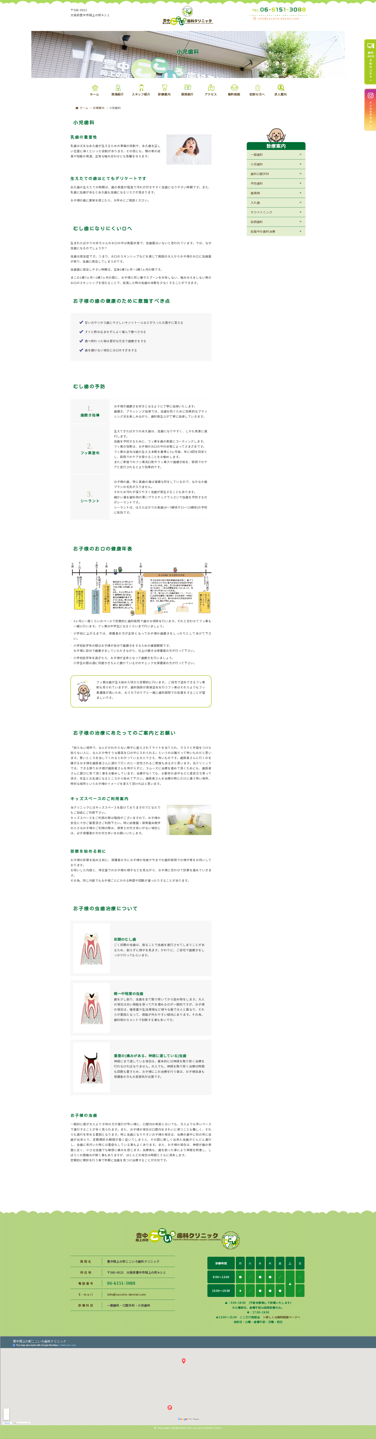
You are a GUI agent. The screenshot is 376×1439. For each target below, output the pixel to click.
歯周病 (255, 193)
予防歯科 (257, 183)
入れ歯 (255, 202)
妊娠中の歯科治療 (263, 231)
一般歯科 (257, 154)
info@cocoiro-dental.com (126, 1294)
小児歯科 (257, 164)
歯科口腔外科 (260, 174)
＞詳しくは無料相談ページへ (281, 1317)
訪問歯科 (257, 222)
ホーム (84, 108)
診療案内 (99, 108)
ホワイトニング (261, 212)
